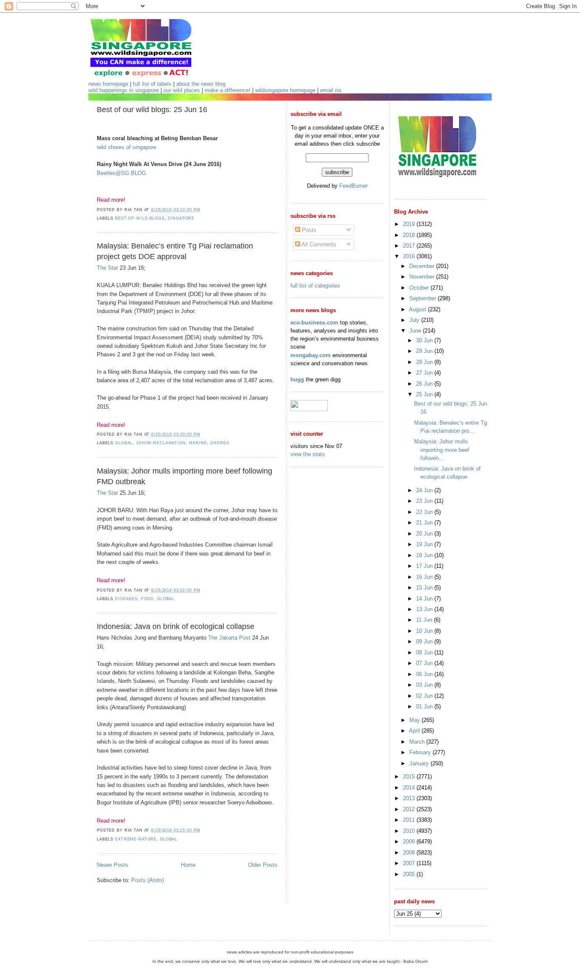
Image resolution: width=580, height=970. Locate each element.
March (417, 742)
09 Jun (425, 641)
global (123, 443)
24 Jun (425, 490)
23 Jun (425, 501)
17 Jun (425, 566)
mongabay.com (310, 355)
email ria (330, 90)
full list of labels (152, 84)
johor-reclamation (161, 443)
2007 (410, 863)
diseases (126, 599)
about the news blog (200, 84)
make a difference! (228, 90)
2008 (410, 852)
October (420, 288)
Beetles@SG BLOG (121, 173)
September (423, 298)
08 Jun (425, 652)
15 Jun (425, 587)
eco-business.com (314, 322)
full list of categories (315, 285)
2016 (410, 256)
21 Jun (425, 522)
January (420, 763)
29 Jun (425, 351)
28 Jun (425, 362)
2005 (410, 874)
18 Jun (425, 555)
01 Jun (425, 706)
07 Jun (425, 663)
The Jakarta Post (229, 637)
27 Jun (425, 372)
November (422, 277)
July (415, 320)
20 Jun (425, 533)
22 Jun (425, 512)
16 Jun (425, 577)
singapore (181, 218)
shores (219, 443)
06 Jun (425, 674)
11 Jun (425, 620)
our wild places (181, 90)
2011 (410, 820)
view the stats (307, 454)
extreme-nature (136, 839)
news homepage (108, 84)
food (147, 599)
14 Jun (425, 598)
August (418, 309)
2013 (410, 798)
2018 (410, 235)
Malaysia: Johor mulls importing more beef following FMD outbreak (184, 476)
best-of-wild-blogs (140, 218)
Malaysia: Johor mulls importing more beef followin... (441, 449)
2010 (410, 831)
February (421, 752)
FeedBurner (353, 186)
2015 (410, 776)
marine (198, 443)
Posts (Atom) (147, 880)
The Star (107, 268)
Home (188, 865)
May (415, 720)
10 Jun (425, 631)
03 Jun (425, 685)
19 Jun (425, 544)
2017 (410, 245)
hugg (297, 379)
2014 (410, 787)
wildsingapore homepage (285, 90)
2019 (410, 224)
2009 (410, 841)
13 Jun (425, 609)
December (422, 266)
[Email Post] (202, 210)
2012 (410, 809)
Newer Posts (112, 865)
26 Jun (425, 384)
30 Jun (425, 340)
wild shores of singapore (126, 147)
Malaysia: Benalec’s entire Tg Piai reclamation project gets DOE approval (175, 251)
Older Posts (262, 865)
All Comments (318, 244)
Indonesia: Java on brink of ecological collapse (175, 626)
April (415, 731)
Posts (308, 230)
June (416, 330)
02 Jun (425, 696)
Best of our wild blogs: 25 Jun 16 (152, 109)
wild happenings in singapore (123, 90)
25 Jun (425, 394)
